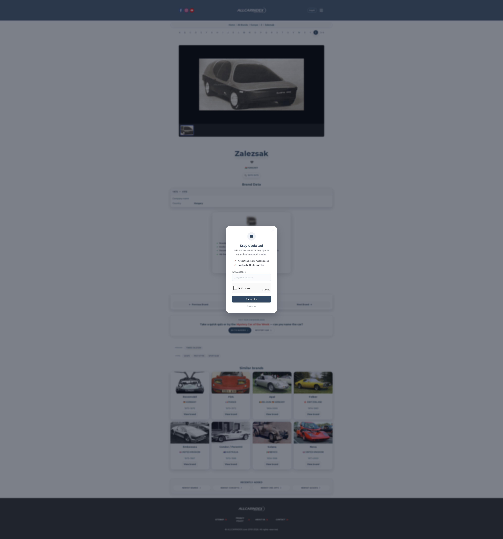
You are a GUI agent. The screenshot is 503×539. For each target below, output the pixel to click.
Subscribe (251, 299)
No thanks (251, 306)
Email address (239, 272)
